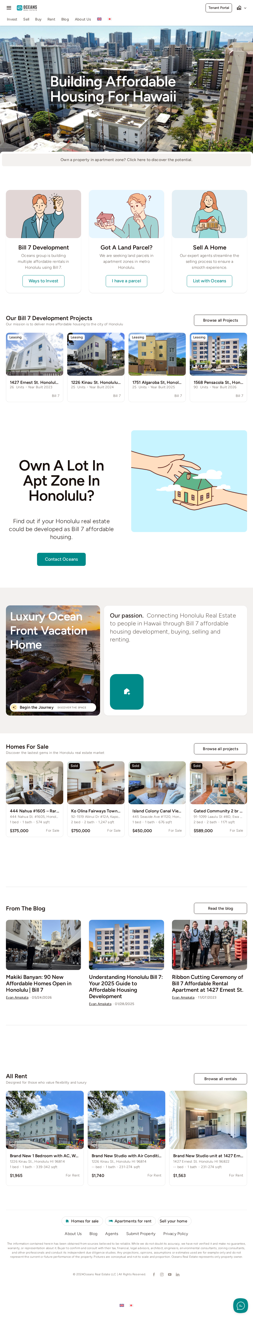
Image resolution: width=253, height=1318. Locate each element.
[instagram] (161, 1274)
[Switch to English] (121, 1305)
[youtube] (169, 1274)
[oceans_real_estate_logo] (27, 7)
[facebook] (153, 1274)
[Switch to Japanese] (109, 20)
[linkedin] (177, 1274)
